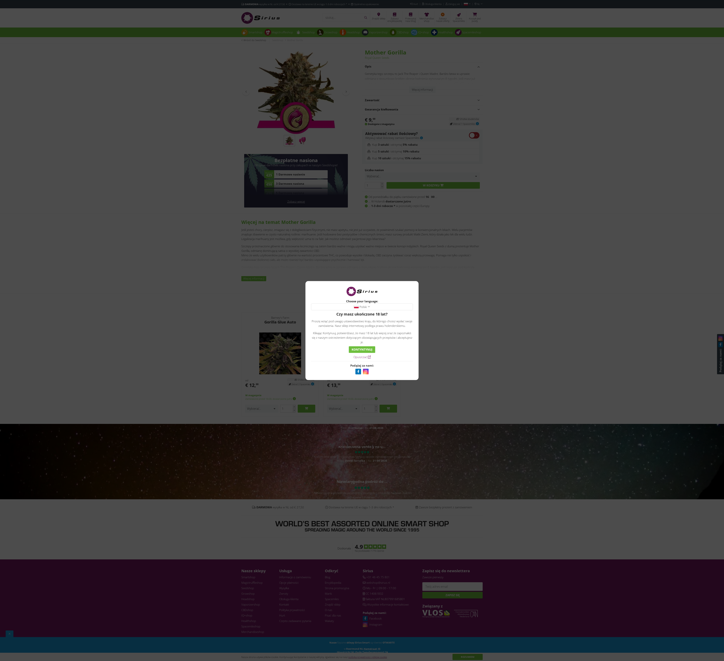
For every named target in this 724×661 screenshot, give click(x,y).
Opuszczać (361, 357)
